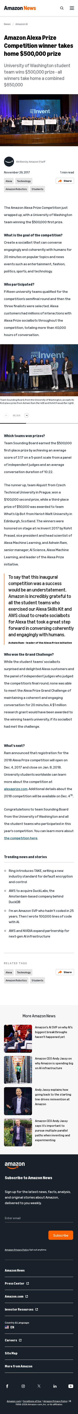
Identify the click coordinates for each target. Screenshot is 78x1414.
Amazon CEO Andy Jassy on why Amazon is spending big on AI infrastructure (54, 1063)
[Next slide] (26, 415)
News (7, 24)
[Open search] (62, 8)
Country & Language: (17, 1322)
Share (68, 180)
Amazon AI (21, 24)
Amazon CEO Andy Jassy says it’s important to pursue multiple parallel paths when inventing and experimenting (52, 1130)
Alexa (9, 181)
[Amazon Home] (20, 8)
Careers (11, 1340)
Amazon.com (14, 1296)
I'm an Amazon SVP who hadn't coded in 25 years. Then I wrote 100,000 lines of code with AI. (41, 916)
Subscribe (60, 1235)
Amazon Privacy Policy (55, 1401)
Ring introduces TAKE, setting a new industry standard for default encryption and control (41, 876)
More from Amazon (18, 1366)
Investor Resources (19, 1309)
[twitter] (39, 1386)
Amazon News (15, 1270)
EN (12, 1327)
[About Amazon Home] (15, 1165)
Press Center (14, 1283)
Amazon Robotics (16, 189)
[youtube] (70, 1386)
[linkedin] (55, 1386)
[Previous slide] (6, 415)
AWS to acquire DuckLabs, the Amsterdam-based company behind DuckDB (36, 896)
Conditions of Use (32, 1401)
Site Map (11, 1353)
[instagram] (23, 1386)
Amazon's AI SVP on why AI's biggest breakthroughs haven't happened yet (54, 1032)
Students (37, 189)
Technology (24, 181)
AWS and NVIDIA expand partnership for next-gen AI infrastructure (39, 933)
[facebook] (7, 1386)
